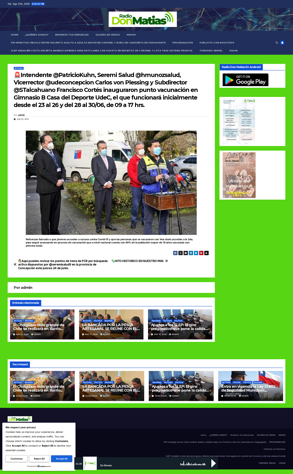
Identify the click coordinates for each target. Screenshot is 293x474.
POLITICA (98, 321)
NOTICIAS (19, 68)
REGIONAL (29, 321)
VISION (233, 50)
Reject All (39, 458)
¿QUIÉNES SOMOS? (37, 34)
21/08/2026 (22, 396)
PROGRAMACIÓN (182, 42)
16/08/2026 (161, 396)
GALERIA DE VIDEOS (108, 34)
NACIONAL (156, 321)
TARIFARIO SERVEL (211, 50)
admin (21, 115)
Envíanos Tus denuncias (72, 34)
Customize (17, 458)
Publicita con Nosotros (217, 42)
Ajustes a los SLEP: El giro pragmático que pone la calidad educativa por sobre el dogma (179, 329)
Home (14, 34)
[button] (277, 42)
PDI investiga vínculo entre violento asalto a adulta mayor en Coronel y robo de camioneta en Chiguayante (88, 42)
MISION (131, 34)
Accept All (61, 458)
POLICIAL (237, 382)
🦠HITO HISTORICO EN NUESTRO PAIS (137, 261)
